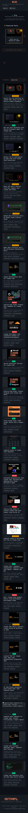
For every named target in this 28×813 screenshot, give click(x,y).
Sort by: (6, 79)
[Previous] (4, 36)
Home (6, 8)
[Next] (24, 36)
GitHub (13, 8)
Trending (7, 808)
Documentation (15, 808)
